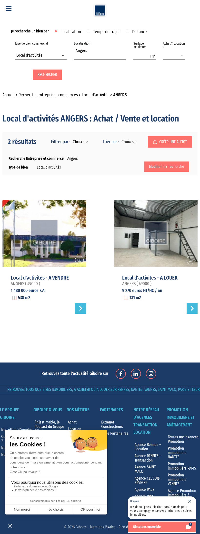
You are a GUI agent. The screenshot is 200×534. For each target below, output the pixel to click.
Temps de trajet (106, 32)
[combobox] (41, 56)
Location (74, 429)
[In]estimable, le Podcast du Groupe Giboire (49, 426)
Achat (72, 422)
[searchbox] (77, 56)
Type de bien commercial (31, 49)
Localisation (70, 32)
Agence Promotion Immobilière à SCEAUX (182, 495)
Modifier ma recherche (166, 167)
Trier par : (111, 142)
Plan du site (127, 527)
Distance (139, 32)
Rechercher (47, 75)
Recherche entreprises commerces (48, 95)
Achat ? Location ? (174, 45)
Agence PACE (144, 490)
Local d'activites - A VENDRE (40, 278)
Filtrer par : (60, 142)
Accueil (8, 95)
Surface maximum (139, 45)
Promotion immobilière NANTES (177, 452)
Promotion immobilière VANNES (177, 479)
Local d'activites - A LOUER (150, 278)
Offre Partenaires (114, 433)
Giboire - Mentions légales (95, 527)
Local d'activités (95, 95)
